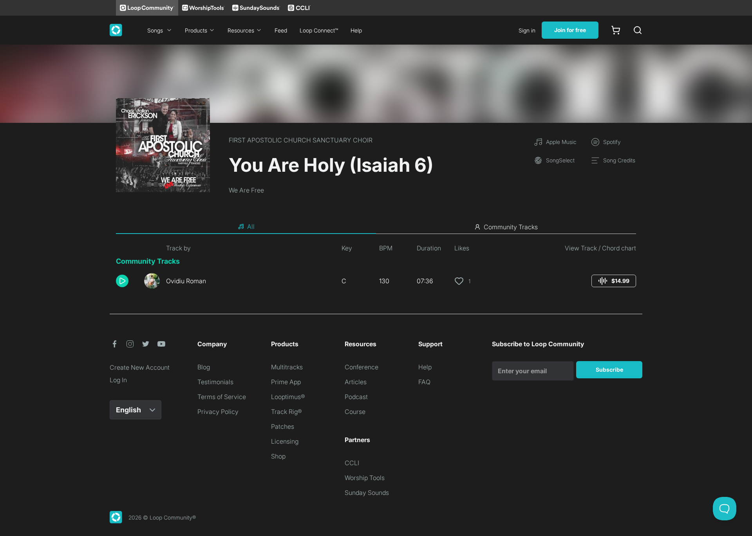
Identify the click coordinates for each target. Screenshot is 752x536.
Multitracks (287, 367)
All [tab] (251, 226)
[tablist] (376, 227)
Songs (155, 30)
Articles (356, 382)
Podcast (356, 397)
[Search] (637, 30)
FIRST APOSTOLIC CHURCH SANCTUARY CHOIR (300, 140)
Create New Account (140, 367)
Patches (282, 426)
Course (355, 411)
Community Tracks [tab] (511, 227)
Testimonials (215, 382)
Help (356, 30)
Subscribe (609, 369)
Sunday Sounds (367, 492)
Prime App (286, 382)
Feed (281, 30)
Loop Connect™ (319, 30)
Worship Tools (365, 478)
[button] (127, 281)
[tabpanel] (376, 269)
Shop (278, 456)
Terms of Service (221, 397)
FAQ (424, 382)
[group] (613, 281)
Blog (203, 367)
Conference (361, 367)
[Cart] (615, 30)
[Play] (122, 281)
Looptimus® (288, 397)
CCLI (352, 463)
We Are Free (246, 190)
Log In (118, 380)
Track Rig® (286, 411)
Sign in (527, 30)
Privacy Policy (218, 411)
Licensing (284, 441)
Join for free (570, 30)
